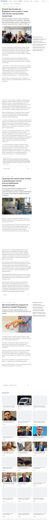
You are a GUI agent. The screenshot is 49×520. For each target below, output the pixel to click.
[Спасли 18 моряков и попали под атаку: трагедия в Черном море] (9, 403)
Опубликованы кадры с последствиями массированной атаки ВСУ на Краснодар (39, 305)
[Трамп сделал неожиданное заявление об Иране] (24, 479)
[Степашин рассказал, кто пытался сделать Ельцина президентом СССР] (9, 479)
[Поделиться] (28, 168)
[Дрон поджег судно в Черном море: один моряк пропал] (9, 495)
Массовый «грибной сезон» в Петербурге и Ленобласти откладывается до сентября (38, 308)
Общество (17, 6)
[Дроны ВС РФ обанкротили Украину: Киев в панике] (9, 464)
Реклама (8, 519)
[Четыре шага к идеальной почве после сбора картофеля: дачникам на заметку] (24, 464)
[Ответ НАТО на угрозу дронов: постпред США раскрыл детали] (40, 449)
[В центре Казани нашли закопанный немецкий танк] (24, 449)
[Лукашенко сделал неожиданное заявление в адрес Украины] (24, 495)
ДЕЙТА (8, 176)
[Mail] (1, 1)
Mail (1, 519)
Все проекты (12, 519)
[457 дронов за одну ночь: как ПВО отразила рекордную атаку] (40, 510)
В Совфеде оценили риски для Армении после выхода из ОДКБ (39, 47)
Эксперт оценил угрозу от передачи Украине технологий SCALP (39, 45)
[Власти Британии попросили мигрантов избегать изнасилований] (9, 510)
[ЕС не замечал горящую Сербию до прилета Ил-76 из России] (9, 418)
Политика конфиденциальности (32, 519)
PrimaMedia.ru (9, 302)
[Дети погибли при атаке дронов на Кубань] (24, 403)
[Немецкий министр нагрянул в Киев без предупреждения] (40, 433)
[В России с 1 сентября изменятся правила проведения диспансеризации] (40, 479)
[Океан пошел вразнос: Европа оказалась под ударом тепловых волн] (40, 418)
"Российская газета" (11, 6)
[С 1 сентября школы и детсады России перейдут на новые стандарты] (9, 449)
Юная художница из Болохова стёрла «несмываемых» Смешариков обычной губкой (40, 39)
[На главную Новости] (4, 1)
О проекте (16, 519)
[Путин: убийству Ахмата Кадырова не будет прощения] (24, 433)
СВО (11, 3)
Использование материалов (41, 519)
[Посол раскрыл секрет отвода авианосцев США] (40, 464)
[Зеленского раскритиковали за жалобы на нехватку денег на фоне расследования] (24, 510)
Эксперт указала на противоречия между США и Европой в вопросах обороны (39, 316)
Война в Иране (6, 3)
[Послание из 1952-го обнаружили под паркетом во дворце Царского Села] (24, 418)
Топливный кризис (17, 3)
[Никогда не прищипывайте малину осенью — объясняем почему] (40, 495)
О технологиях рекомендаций (23, 519)
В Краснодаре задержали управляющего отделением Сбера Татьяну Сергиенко (39, 42)
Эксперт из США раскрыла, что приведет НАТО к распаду (38, 50)
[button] (17, 34)
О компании (4, 519)
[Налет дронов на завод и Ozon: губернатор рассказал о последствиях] (9, 433)
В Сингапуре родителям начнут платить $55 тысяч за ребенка (38, 310)
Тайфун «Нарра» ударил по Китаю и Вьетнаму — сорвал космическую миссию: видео (39, 313)
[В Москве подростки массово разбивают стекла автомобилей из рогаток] (40, 403)
